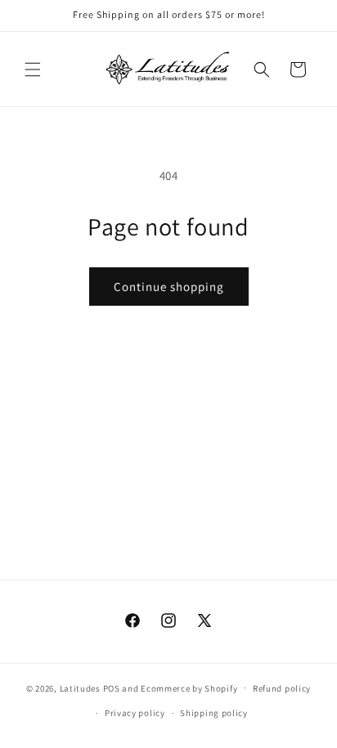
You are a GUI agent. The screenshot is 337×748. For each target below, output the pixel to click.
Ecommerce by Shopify (189, 687)
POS (111, 687)
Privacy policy (135, 713)
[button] (33, 69)
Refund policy (282, 688)
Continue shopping (169, 286)
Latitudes (80, 687)
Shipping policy (214, 713)
